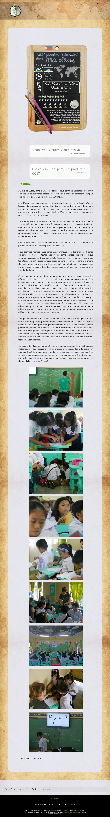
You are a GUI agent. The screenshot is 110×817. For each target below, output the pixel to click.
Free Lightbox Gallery (23, 755)
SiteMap (55, 798)
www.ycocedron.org (70, 812)
